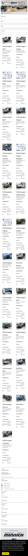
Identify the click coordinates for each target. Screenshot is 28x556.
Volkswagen (7, 263)
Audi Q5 (19, 368)
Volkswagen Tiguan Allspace (20, 156)
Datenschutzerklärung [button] (18, 550)
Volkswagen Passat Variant (7, 156)
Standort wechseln (14, 530)
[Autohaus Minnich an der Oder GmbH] (14, 3)
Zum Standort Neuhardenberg (7, 477)
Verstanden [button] (5, 553)
